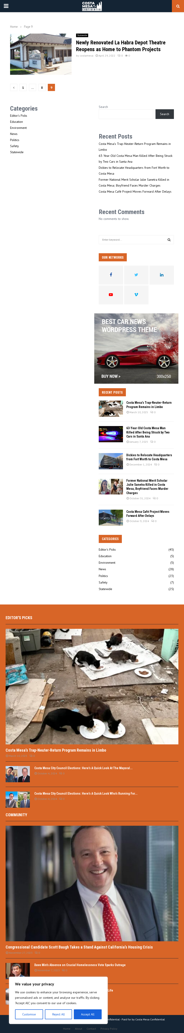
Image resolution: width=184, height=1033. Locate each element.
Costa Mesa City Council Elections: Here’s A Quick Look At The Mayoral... (83, 768)
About (78, 1028)
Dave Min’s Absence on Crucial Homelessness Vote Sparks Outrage (80, 965)
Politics (14, 140)
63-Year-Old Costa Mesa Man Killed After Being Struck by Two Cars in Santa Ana (148, 432)
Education (16, 122)
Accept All (87, 1014)
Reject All (58, 1014)
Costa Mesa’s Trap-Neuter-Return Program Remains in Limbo (56, 750)
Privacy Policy (109, 1028)
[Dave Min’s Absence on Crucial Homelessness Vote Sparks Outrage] (18, 971)
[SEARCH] (169, 239)
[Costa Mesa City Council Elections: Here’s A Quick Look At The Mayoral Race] (18, 774)
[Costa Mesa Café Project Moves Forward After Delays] (111, 518)
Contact (91, 1028)
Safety (14, 146)
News (14, 134)
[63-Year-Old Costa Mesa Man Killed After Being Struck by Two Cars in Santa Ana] (111, 434)
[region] (58, 1000)
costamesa (86, 55)
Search (103, 107)
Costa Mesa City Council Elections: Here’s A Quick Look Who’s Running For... (86, 793)
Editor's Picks (18, 116)
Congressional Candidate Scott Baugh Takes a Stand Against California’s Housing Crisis (79, 947)
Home (66, 1028)
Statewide (82, 35)
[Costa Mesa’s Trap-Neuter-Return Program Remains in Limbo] (111, 409)
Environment (18, 128)
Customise (29, 1014)
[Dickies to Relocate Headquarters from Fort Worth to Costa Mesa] (111, 461)
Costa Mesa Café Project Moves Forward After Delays (135, 191)
